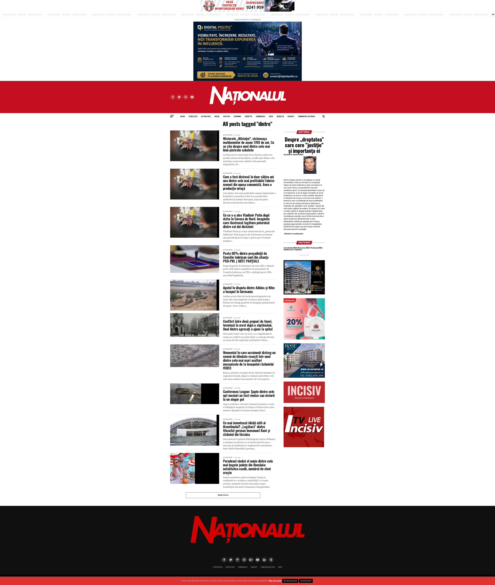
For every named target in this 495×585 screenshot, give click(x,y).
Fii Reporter (217, 567)
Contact (290, 116)
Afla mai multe (275, 581)
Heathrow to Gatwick (293, 250)
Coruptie (248, 116)
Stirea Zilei (192, 116)
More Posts (223, 495)
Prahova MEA (317, 248)
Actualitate (206, 116)
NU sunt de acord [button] (290, 581)
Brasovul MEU (304, 248)
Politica (226, 116)
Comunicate (260, 116)
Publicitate (230, 567)
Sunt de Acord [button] (305, 581)
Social (217, 116)
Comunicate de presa (306, 116)
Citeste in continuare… (294, 234)
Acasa (182, 116)
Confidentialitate (268, 567)
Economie (237, 116)
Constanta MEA (290, 248)
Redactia (280, 116)
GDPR (271, 116)
